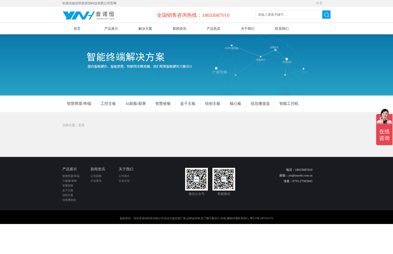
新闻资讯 (179, 28)
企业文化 (124, 180)
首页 (77, 28)
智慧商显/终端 (79, 103)
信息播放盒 (260, 103)
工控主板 (108, 103)
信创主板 (212, 103)
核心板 (235, 103)
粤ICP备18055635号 (261, 218)
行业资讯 (96, 180)
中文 (319, 3)
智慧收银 (163, 103)
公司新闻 (96, 176)
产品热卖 (213, 28)
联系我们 (282, 28)
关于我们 (247, 28)
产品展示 (111, 28)
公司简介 (124, 176)
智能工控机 (289, 103)
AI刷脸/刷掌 (135, 103)
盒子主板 (188, 103)
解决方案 (145, 28)
